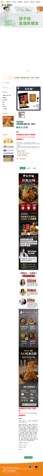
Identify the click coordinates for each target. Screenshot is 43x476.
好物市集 (4, 106)
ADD (4, 468)
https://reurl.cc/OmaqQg (25, 137)
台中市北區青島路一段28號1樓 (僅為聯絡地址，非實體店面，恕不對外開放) (19, 468)
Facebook (30, 467)
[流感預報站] (8, 158)
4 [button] (20, 71)
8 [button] (27, 71)
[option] (21, 40)
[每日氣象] (8, 150)
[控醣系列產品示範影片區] (8, 147)
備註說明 (28, 168)
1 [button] (15, 71)
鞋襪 (3, 102)
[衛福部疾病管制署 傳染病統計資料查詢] (8, 153)
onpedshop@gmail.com (11, 470)
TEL (3, 467)
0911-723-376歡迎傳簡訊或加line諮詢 (11, 467)
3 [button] (18, 71)
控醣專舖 (4, 97)
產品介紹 (22, 168)
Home (3, 82)
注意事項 (34, 168)
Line (39, 467)
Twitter (36, 467)
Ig (33, 467)
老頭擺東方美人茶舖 (7, 95)
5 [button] (22, 71)
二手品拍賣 (5, 108)
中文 (8, 5)
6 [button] (24, 71)
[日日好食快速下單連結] (8, 141)
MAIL (4, 470)
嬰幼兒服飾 (5, 99)
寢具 (3, 104)
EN (11, 5)
